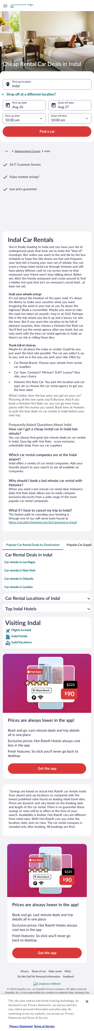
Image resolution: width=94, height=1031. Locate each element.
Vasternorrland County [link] (27, 151)
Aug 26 (17, 107)
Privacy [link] (25, 971)
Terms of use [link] (38, 971)
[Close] (87, 1001)
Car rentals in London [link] (18, 587)
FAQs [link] (67, 971)
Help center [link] (55, 971)
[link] (47, 631)
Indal (16, 86)
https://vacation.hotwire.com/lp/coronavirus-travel (43, 522)
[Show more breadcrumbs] (6, 151)
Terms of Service (44, 1026)
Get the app (47, 768)
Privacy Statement (21, 1026)
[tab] (33, 545)
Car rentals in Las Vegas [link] (19, 562)
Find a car (47, 131)
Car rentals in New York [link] (19, 570)
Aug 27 (63, 107)
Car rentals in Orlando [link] (18, 578)
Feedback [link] (68, 976)
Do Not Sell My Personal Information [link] (38, 976)
